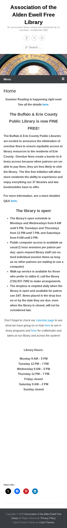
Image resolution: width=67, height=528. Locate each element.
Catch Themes (46, 522)
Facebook (27, 38)
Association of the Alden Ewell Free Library (33, 14)
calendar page (45, 320)
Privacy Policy (48, 518)
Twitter (34, 38)
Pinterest (42, 38)
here (45, 104)
